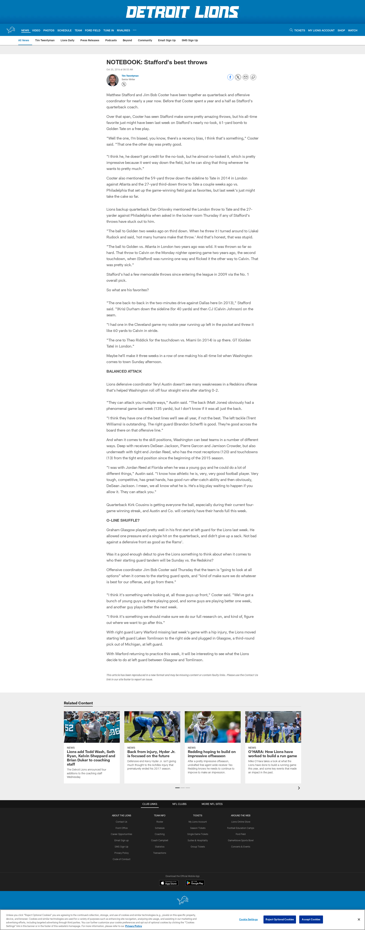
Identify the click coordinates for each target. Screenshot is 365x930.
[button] (177, 787)
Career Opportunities (121, 834)
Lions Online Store (240, 821)
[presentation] (299, 788)
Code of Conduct (121, 859)
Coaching (160, 834)
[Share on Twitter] (238, 79)
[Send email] (246, 79)
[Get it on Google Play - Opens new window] (195, 885)
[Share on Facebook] (230, 79)
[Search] (291, 30)
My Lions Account (198, 821)
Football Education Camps (240, 828)
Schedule (159, 828)
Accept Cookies (311, 919)
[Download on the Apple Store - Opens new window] (168, 883)
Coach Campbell (159, 840)
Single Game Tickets (197, 834)
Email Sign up (121, 840)
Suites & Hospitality (198, 840)
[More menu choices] (134, 30)
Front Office (122, 828)
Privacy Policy (121, 852)
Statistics (159, 846)
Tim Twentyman (130, 75)
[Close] (359, 919)
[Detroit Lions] (182, 900)
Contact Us (121, 821)
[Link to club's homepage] (10, 29)
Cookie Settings (248, 919)
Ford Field (241, 834)
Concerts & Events (240, 846)
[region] (182, 919)
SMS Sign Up (121, 846)
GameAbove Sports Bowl (241, 840)
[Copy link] (253, 77)
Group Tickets (198, 846)
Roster (159, 821)
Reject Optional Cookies (280, 919)
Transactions (159, 852)
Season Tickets (198, 828)
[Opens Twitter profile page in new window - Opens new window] (124, 84)
